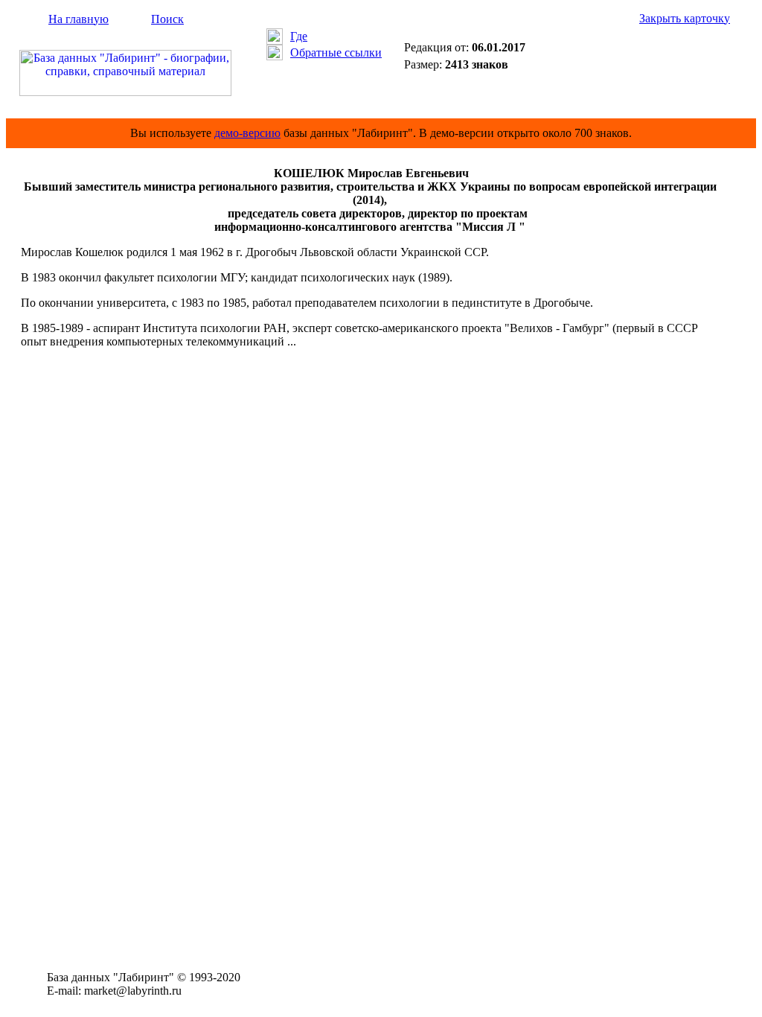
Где (298, 36)
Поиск (167, 19)
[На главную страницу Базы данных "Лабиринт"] (125, 92)
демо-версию (247, 133)
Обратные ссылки (336, 52)
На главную (78, 19)
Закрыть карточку (684, 18)
